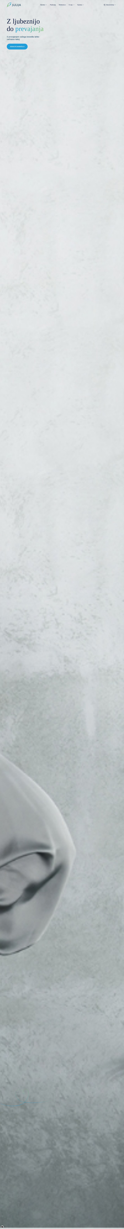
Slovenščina (110, 5)
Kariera (79, 5)
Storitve (42, 5)
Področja (53, 5)
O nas (71, 5)
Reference (62, 5)
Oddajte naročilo (17, 46)
